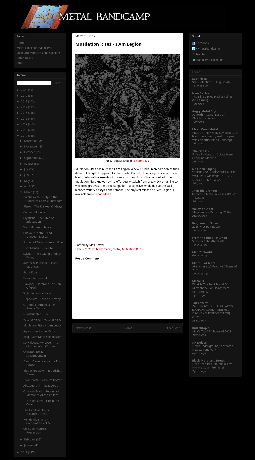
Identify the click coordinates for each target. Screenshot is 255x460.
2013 (24, 130)
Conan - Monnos (34, 212)
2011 (24, 452)
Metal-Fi (198, 281)
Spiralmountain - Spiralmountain (34, 353)
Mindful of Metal (204, 263)
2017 (24, 107)
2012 (91, 249)
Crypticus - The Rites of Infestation (38, 219)
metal (116, 249)
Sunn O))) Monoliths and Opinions (39, 53)
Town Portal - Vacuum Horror (42, 380)
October (30, 152)
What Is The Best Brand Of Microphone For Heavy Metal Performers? (211, 287)
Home (128, 328)
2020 (24, 90)
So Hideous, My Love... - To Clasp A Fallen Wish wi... (41, 344)
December (31, 141)
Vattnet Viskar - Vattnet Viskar (43, 319)
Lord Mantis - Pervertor (38, 248)
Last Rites (199, 79)
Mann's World (202, 252)
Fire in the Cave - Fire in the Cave (41, 402)
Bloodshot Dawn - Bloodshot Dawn (42, 372)
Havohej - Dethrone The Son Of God (42, 285)
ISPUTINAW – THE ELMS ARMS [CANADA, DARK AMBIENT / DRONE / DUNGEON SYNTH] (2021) (212, 311)
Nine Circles (200, 93)
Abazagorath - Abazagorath (41, 385)
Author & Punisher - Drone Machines (40, 264)
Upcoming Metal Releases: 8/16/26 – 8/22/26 (214, 196)
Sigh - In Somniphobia (37, 293)
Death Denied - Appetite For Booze (41, 363)
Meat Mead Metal (205, 129)
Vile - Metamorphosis (37, 227)
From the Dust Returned (209, 238)
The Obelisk (200, 151)
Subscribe (199, 54)
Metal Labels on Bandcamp (34, 48)
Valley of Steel (202, 209)
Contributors (25, 58)
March (28, 192)
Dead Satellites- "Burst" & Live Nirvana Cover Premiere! (212, 365)
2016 (24, 113)
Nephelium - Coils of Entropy (42, 299)
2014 (24, 124)
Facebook (202, 43)
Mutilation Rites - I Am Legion (42, 325)
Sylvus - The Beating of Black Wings (42, 255)
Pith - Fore (30, 272)
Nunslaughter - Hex (35, 314)
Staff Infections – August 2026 (212, 82)
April (27, 186)
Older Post (173, 328)
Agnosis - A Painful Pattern (40, 331)
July (26, 169)
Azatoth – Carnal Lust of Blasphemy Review (208, 116)
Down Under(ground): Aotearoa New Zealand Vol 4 (212, 347)
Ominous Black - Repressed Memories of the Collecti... (41, 393)
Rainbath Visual (141, 160)
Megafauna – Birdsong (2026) (211, 212)
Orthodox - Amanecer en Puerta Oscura (39, 306)
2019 (24, 95)
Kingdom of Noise (205, 223)
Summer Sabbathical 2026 (209, 241)
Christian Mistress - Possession (35, 430)
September (31, 158)
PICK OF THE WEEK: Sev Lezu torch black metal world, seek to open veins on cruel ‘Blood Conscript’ (215, 136)
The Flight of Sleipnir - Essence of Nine (37, 412)
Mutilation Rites (132, 249)
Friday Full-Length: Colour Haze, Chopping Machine (212, 156)
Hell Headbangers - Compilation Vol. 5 (36, 421)
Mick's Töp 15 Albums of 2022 (211, 331)
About (21, 63)
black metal (103, 249)
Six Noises (199, 342)
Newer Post (83, 328)
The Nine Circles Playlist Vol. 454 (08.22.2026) (213, 98)
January (29, 445)
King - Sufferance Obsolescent (43, 337)
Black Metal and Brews (208, 360)
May (27, 181)
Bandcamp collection (210, 60)
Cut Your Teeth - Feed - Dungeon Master (38, 234)
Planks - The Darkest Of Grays (43, 206)
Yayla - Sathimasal (35, 278)
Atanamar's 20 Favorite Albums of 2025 (214, 268)
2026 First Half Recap (206, 226)
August (29, 163)
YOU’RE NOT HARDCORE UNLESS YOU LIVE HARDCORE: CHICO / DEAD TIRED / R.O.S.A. (214, 175)
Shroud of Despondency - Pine (43, 242)
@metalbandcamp (208, 48)
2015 (24, 118)
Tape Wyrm (200, 303)
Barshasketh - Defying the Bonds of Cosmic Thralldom (43, 198)
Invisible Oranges (205, 191)
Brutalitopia (200, 328)
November (31, 146)
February (30, 439)
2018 (24, 101)
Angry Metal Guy (204, 111)
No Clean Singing (204, 169)
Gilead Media (102, 194)
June (27, 175)
